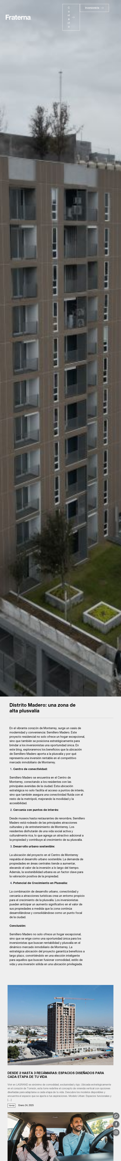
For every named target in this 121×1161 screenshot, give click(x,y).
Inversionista (92, 8)
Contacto (69, 17)
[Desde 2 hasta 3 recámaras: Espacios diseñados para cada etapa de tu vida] (60, 1025)
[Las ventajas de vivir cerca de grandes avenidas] (60, 1142)
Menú (91, 15)
